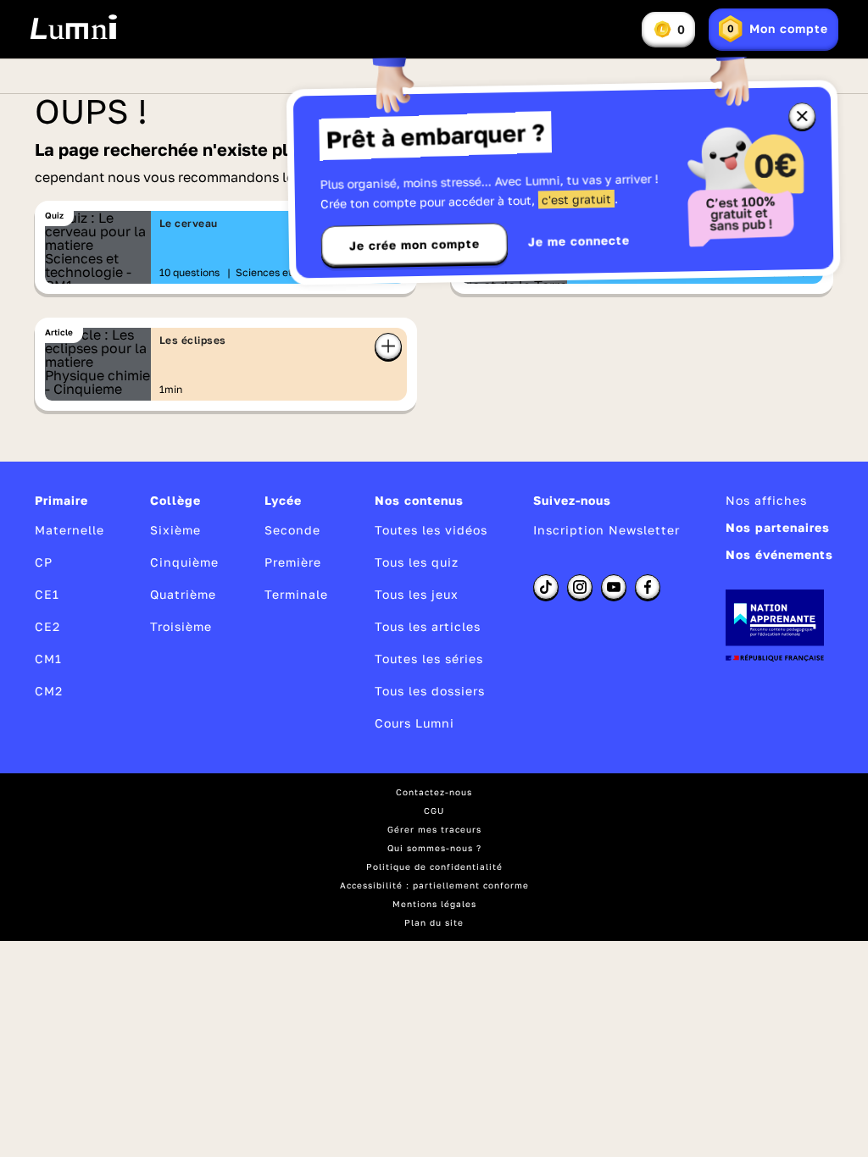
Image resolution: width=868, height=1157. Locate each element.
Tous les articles (428, 626)
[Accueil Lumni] (73, 27)
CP (44, 562)
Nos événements (779, 554)
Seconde (292, 530)
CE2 (47, 626)
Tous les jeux (417, 594)
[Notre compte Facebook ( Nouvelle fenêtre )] (647, 587)
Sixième (175, 530)
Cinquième (184, 562)
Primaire (61, 500)
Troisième (181, 626)
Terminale (296, 594)
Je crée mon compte (414, 244)
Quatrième (183, 594)
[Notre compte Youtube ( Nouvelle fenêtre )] (613, 587)
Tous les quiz (417, 562)
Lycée (283, 500)
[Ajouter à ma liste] (388, 346)
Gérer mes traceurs (434, 829)
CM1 (48, 658)
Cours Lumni (414, 723)
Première (292, 562)
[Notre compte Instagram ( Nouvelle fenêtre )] (580, 587)
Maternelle (69, 530)
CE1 (47, 594)
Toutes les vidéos (431, 530)
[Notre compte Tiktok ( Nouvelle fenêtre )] (546, 587)
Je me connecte (579, 241)
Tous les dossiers (430, 691)
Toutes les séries (429, 658)
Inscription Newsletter (606, 530)
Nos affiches (766, 500)
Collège (175, 500)
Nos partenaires (778, 527)
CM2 (49, 691)
